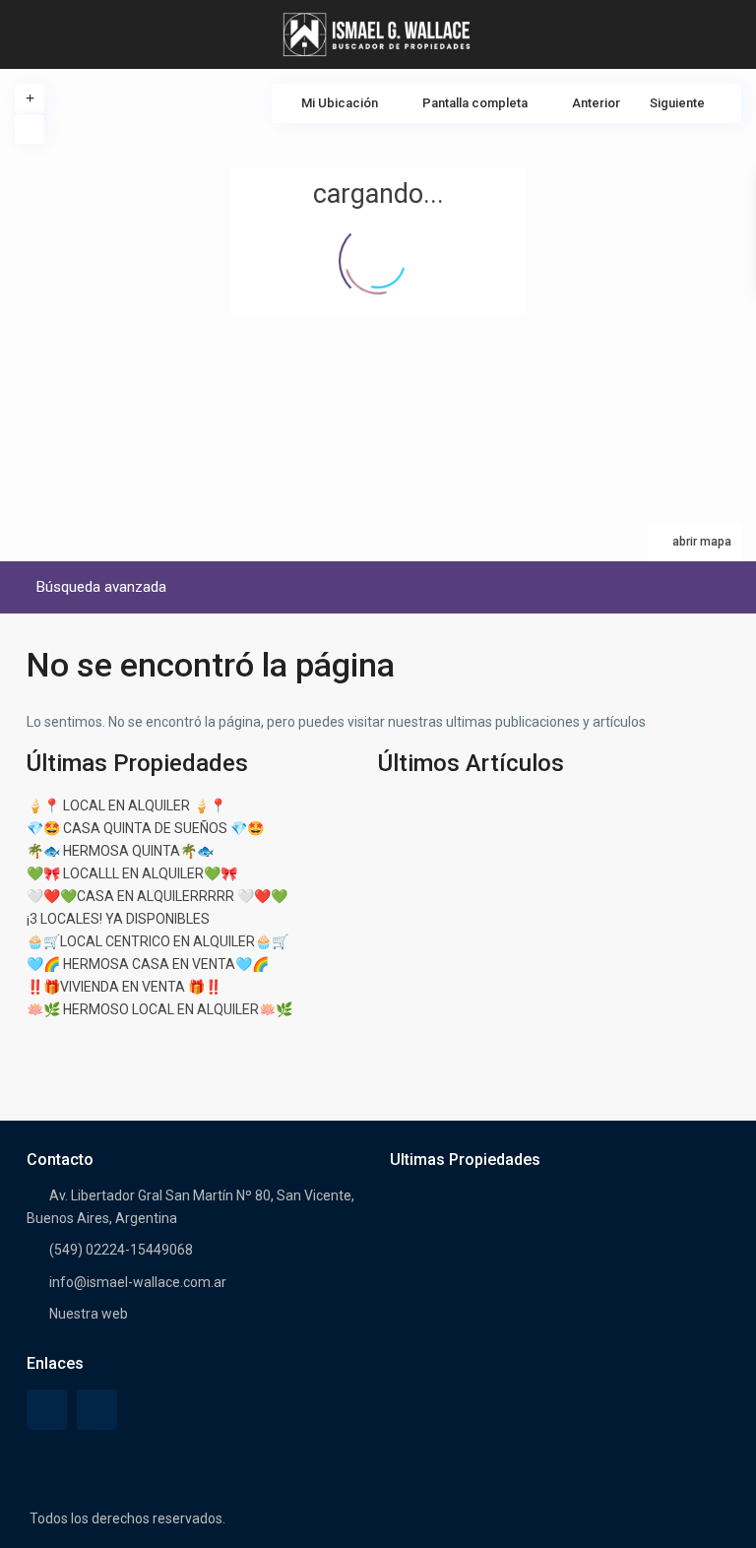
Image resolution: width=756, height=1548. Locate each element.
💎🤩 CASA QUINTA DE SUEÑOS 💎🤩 (145, 828)
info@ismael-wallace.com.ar (137, 1282)
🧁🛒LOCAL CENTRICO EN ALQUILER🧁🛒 (157, 941)
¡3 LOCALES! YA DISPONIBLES (118, 919)
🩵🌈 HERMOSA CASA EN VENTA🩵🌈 (148, 964)
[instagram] (97, 1409)
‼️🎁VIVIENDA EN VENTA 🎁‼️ (124, 987)
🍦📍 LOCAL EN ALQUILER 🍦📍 (126, 805)
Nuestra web (88, 1314)
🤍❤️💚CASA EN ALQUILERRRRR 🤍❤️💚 (157, 896)
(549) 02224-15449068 (121, 1250)
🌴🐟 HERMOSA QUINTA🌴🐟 (120, 851)
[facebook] (47, 1409)
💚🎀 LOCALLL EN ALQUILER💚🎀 (132, 873)
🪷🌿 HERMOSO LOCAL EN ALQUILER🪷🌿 (159, 1009)
